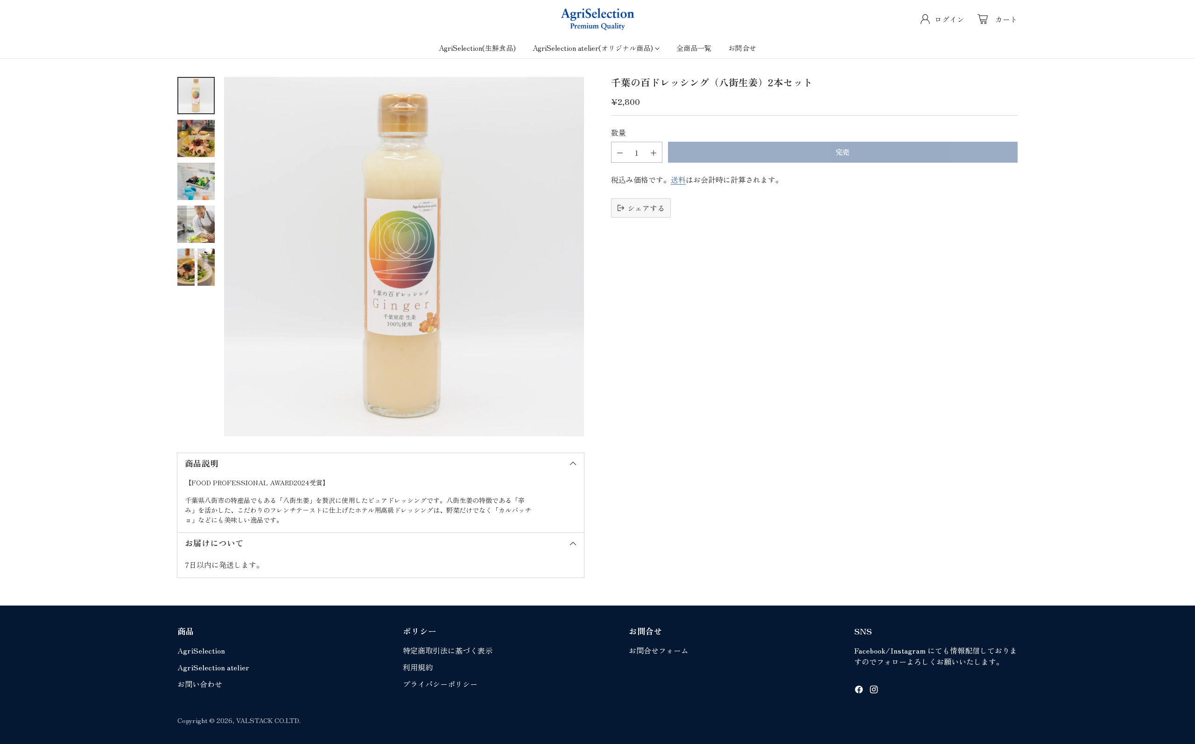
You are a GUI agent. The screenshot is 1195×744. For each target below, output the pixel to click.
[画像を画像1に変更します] (196, 95)
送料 (678, 179)
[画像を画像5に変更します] (196, 267)
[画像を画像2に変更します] (196, 138)
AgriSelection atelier (213, 667)
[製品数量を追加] (653, 152)
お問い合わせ (199, 683)
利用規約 (418, 667)
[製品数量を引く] (620, 152)
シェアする (646, 208)
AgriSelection (201, 650)
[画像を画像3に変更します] (196, 181)
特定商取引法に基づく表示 (447, 650)
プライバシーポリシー (440, 683)
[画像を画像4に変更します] (196, 224)
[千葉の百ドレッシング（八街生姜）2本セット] (404, 256)
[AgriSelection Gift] (597, 19)
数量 (618, 132)
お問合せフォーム (659, 650)
